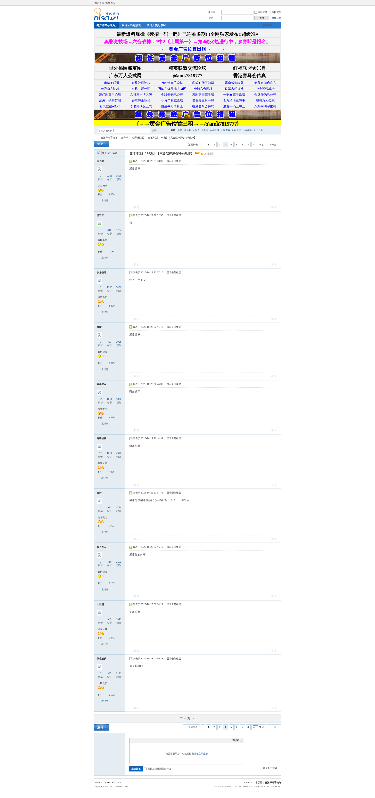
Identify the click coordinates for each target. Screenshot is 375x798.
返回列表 (193, 144)
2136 (109, 176)
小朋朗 (100, 604)
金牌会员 (102, 240)
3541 (118, 619)
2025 (118, 341)
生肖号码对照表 (131, 25)
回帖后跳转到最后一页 (159, 768)
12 (100, 399)
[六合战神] (99, 152)
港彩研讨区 (138, 137)
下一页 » (187, 718)
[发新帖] (101, 144)
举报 (273, 207)
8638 (118, 176)
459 (109, 561)
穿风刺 (187, 130)
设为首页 (99, 2)
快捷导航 (267, 25)
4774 (118, 507)
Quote (151, 740)
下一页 (272, 144)
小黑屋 (258, 782)
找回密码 (276, 12)
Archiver (248, 782)
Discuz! (111, 782)
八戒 (180, 130)
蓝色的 (100, 161)
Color (136, 740)
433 (109, 341)
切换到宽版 (279, 2)
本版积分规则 (270, 768)
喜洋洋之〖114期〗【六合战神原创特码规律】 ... (173, 137)
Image (141, 740)
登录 (194, 753)
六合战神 (214, 130)
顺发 (99, 327)
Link (146, 740)
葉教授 (204, 130)
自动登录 (262, 12)
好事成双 (101, 384)
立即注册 (276, 17)
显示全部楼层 (174, 161)
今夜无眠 (236, 130)
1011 (109, 399)
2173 (118, 673)
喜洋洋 (124, 137)
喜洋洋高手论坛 (106, 25)
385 (109, 673)
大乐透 (196, 130)
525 (109, 619)
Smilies (161, 740)
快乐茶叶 (101, 272)
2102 (118, 561)
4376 (118, 399)
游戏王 (100, 215)
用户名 (211, 12)
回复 (136, 207)
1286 (109, 287)
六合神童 (247, 130)
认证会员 (102, 297)
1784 (118, 230)
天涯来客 (225, 130)
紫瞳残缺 (101, 658)
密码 (210, 17)
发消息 (104, 200)
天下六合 (258, 130)
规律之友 (102, 409)
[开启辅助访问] (276, 2)
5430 (118, 287)
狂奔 (99, 492)
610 (109, 230)
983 (109, 507)
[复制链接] (209, 153)
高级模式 (237, 740)
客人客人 (101, 547)
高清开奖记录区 (156, 25)
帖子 (154, 130)
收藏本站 (110, 2)
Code (156, 740)
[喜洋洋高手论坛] (106, 19)
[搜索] (165, 130)
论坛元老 (102, 185)
